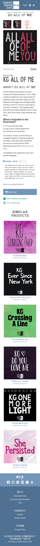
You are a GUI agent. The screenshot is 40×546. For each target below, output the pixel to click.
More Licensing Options (13, 184)
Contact (20, 514)
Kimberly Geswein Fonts (22, 537)
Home (8, 12)
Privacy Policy (20, 529)
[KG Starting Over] (20, 237)
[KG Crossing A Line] (20, 321)
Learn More (19, 178)
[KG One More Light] (20, 404)
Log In (25, 5)
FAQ (20, 502)
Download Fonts (20, 496)
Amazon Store (20, 518)
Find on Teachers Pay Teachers (16, 199)
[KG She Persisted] (20, 446)
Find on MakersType (13, 203)
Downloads (17, 12)
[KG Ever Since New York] (20, 279)
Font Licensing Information (20, 499)
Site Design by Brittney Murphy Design (20, 541)
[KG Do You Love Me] (20, 363)
